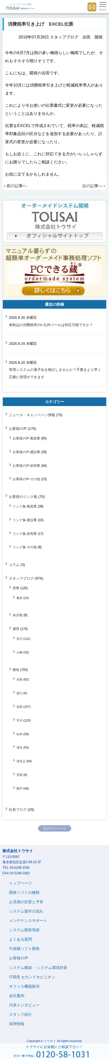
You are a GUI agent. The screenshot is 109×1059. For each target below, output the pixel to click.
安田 (19, 706)
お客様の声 (18, 429)
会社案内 (16, 995)
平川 (19, 720)
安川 (19, 638)
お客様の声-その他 (26, 479)
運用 (16, 629)
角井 (19, 598)
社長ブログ (18, 810)
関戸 (19, 788)
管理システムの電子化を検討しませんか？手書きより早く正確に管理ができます (55, 373)
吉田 (19, 679)
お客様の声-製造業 (26, 438)
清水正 (21, 761)
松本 (19, 734)
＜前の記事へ (15, 186)
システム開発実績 (24, 930)
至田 (19, 774)
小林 (19, 652)
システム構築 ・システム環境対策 (38, 967)
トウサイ (50, 1041)
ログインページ (54, 828)
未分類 (18, 615)
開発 (16, 670)
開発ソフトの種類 (24, 892)
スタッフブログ (21, 578)
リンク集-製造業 (25, 506)
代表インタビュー (24, 1005)
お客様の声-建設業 (26, 452)
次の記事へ (94, 186)
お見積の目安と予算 (26, 902)
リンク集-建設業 (25, 520)
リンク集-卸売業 (25, 534)
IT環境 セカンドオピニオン (32, 977)
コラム (14, 565)
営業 (16, 588)
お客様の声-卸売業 (26, 466)
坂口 (19, 693)
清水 (19, 747)
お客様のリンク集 (23, 497)
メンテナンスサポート (28, 920)
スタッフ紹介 (20, 1014)
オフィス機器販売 (24, 986)
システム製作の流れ (26, 911)
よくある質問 (20, 939)
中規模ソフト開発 (24, 948)
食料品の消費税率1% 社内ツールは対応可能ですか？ (51, 325)
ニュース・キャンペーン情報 (32, 415)
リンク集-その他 (25, 547)
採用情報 (16, 1024)
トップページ (20, 883)
